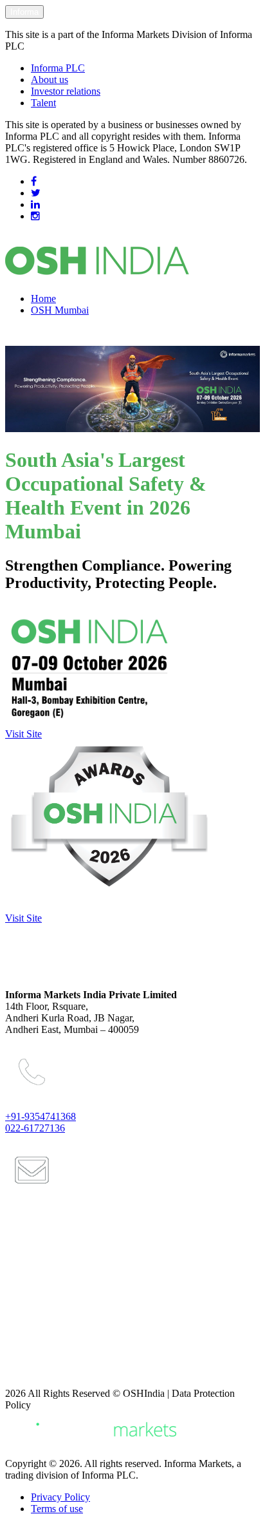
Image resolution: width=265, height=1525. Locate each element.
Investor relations (65, 91)
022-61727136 (35, 1127)
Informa (24, 12)
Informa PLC (58, 67)
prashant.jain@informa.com (73, 1245)
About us (49, 79)
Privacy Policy (60, 1497)
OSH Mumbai (60, 310)
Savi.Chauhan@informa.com (75, 1372)
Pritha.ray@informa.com (66, 1298)
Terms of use (57, 1508)
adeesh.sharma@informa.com (77, 1350)
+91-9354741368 (40, 1116)
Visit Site (23, 733)
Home (43, 298)
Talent (43, 102)
